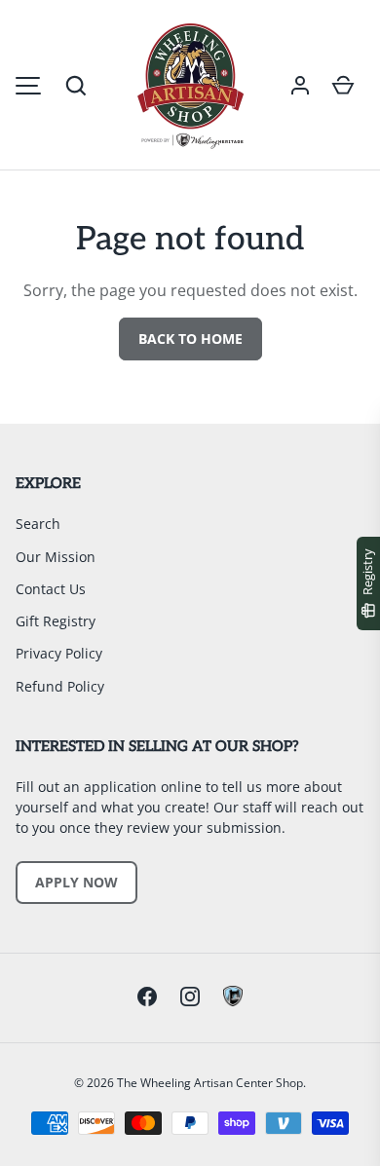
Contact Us (51, 589)
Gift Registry (55, 621)
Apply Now (76, 882)
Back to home (190, 338)
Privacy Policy (59, 653)
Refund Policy (60, 686)
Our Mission (55, 556)
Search (38, 523)
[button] (76, 85)
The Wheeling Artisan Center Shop (210, 1082)
